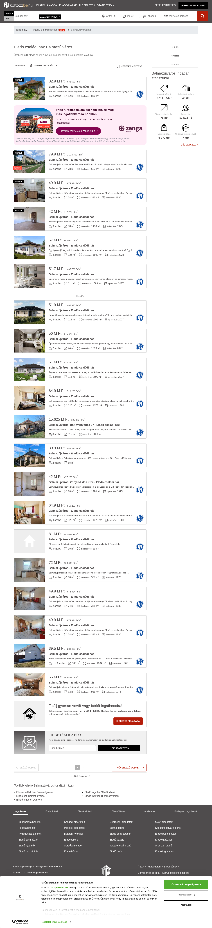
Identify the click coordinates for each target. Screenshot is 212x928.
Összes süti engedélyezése (186, 884)
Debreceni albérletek (121, 822)
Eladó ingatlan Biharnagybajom (102, 796)
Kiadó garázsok (163, 839)
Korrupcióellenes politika (175, 873)
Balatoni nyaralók (73, 833)
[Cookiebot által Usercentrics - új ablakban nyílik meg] (20, 922)
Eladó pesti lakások (120, 833)
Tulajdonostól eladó (120, 845)
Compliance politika (149, 873)
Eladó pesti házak (28, 839)
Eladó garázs (117, 839)
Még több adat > (189, 144)
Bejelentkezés (165, 5)
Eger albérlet (117, 828)
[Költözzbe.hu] (18, 5)
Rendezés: (20, 65)
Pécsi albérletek (27, 828)
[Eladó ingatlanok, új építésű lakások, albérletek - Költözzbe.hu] (106, 872)
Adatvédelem (154, 866)
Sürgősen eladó (73, 845)
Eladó (8, 13)
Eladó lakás (116, 851)
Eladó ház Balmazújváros (30, 796)
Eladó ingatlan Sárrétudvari (100, 792)
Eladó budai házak (165, 833)
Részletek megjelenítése (54, 922)
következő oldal (128, 767)
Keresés (202, 16)
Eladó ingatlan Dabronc (29, 799)
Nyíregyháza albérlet (29, 833)
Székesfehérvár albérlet (168, 828)
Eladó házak (68, 5)
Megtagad (186, 904)
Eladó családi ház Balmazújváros (34, 792)
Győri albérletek (164, 822)
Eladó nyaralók (26, 845)
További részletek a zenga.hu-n (78, 131)
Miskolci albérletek (74, 828)
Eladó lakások (46, 5)
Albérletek (87, 5)
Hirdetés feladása (193, 5)
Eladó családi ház (28, 851)
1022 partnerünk (58, 887)
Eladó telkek (71, 839)
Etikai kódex (170, 866)
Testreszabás (184, 894)
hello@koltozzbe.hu (45, 866)
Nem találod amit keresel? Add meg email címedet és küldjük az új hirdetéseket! (88, 740)
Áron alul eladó (163, 845)
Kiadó (8, 18)
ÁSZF (141, 866)
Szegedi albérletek (74, 822)
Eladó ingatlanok (164, 851)
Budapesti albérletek (29, 822)
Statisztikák (105, 5)
